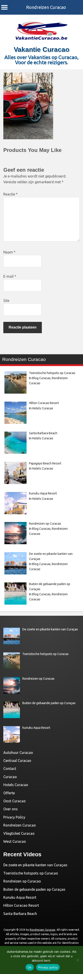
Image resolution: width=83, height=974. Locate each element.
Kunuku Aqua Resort (19, 897)
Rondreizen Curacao (46, 7)
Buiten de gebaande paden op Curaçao (34, 889)
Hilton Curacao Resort (21, 905)
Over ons (10, 809)
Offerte (9, 793)
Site (6, 301)
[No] (77, 960)
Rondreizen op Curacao (22, 881)
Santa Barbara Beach (20, 914)
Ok (30, 967)
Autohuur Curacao (18, 753)
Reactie (10, 194)
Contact (9, 769)
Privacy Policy (14, 817)
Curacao (10, 777)
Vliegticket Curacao (19, 833)
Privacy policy (48, 967)
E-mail (9, 276)
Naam (9, 252)
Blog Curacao (41, 378)
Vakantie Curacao (41, 49)
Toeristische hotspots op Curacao (30, 873)
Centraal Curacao (17, 761)
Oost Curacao (14, 801)
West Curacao (14, 841)
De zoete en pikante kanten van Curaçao (35, 865)
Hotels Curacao (42, 408)
